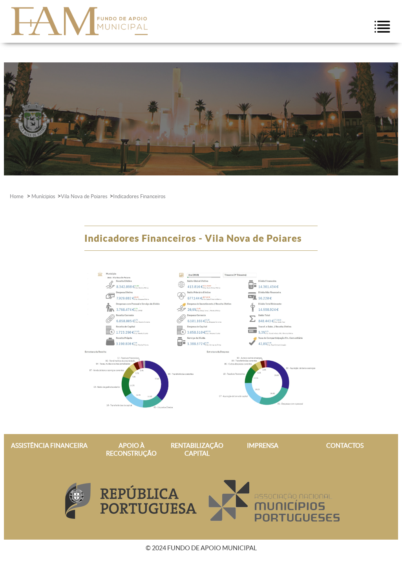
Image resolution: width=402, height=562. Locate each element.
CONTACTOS (345, 445)
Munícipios (43, 196)
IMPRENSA (262, 445)
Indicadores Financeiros (139, 196)
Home (17, 196)
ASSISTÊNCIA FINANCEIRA (49, 445)
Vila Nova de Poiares (84, 196)
